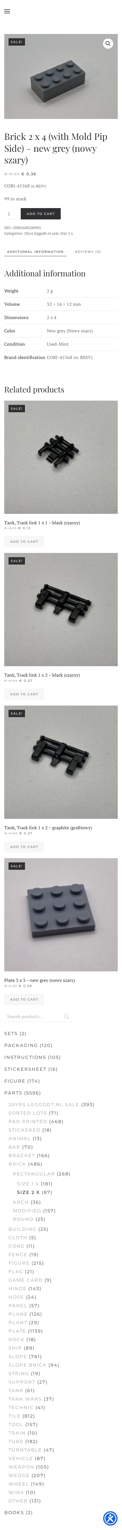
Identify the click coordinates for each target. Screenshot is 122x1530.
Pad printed (28, 1121)
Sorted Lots (28, 1113)
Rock (17, 1339)
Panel (18, 1305)
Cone (17, 1246)
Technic (21, 1407)
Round (23, 1219)
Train (17, 1433)
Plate (17, 1331)
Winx (16, 1492)
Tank (16, 1390)
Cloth (18, 1237)
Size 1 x (28, 1184)
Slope (18, 1356)
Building (23, 1229)
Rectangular (34, 1174)
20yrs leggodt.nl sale (41, 233)
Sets (11, 1033)
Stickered (25, 1130)
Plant (18, 1322)
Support (22, 1382)
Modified (27, 1210)
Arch (21, 1202)
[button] (7, 11)
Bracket (22, 1155)
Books (14, 1512)
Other (18, 1501)
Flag (16, 1271)
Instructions (25, 1057)
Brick (17, 1164)
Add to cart (41, 214)
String (19, 1373)
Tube (16, 1441)
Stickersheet (25, 1069)
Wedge (19, 1475)
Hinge (18, 1288)
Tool (16, 1424)
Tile (15, 1416)
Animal (20, 1138)
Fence (18, 1254)
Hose (16, 1297)
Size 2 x (66, 233)
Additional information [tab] (35, 252)
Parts (13, 1093)
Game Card (26, 1280)
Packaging (21, 1045)
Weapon (21, 1467)
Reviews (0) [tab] (88, 252)
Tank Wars (25, 1399)
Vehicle (21, 1458)
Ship (15, 1348)
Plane (18, 1314)
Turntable (25, 1450)
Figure (15, 1081)
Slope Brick (28, 1365)
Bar (14, 1147)
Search (66, 1016)
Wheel (19, 1484)
